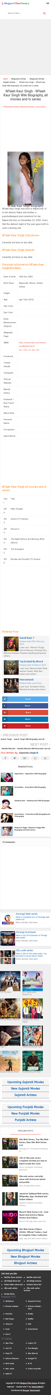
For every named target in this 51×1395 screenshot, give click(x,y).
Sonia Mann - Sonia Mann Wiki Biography (30, 787)
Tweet (28, 699)
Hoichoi (8, 1314)
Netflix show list (34, 1277)
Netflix (30, 1319)
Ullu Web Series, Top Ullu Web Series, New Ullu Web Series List (33, 1142)
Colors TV (32, 1343)
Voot (7, 1329)
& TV (30, 1364)
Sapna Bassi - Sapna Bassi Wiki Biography (30, 774)
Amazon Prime (34, 1301)
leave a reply (41, 106)
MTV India (9, 1364)
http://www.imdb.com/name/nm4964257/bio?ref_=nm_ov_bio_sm (32, 346)
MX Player (9, 1319)
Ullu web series (10, 1288)
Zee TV (8, 1348)
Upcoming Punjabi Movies (26, 1107)
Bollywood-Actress (11, 106)
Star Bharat (33, 1353)
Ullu (29, 1324)
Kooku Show (9, 1294)
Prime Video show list (13, 1285)
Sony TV (8, 1353)
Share (27, 706)
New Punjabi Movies (25, 1113)
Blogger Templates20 (31, 1390)
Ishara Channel (12, 1358)
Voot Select (33, 1329)
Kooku (30, 1314)
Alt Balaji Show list (12, 1281)
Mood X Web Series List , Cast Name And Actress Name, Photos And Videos (33, 1215)
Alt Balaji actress (34, 1281)
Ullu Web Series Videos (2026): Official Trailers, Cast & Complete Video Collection (33, 1232)
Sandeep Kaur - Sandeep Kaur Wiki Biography (32, 801)
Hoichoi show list (34, 1285)
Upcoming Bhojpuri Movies (25, 1250)
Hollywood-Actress (27, 106)
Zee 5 (7, 1334)
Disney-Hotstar (11, 1306)
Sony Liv (9, 1324)
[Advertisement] (25, 47)
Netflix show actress (13, 1277)
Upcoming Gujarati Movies (25, 1082)
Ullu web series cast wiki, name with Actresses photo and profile (32, 1179)
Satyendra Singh (27, 753)
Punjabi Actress (25, 1120)
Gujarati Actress (26, 1095)
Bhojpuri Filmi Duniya (28, 1383)
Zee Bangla (33, 1348)
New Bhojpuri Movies (25, 1256)
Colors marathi (34, 1369)
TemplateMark (37, 1387)
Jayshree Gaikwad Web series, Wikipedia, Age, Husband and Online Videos (34, 1196)
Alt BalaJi (9, 1301)
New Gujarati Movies (25, 1088)
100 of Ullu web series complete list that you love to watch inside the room (33, 1161)
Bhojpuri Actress (25, 1263)
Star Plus (9, 1343)
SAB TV (8, 1374)
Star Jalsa (9, 1369)
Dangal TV (32, 1358)
